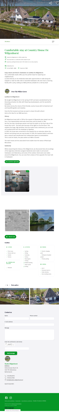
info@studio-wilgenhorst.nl (15, 380)
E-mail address (9, 321)
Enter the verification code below (13, 341)
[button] (4, 19)
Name (6, 315)
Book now (11, 237)
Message (7, 328)
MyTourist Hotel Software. (16, 403)
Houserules (18, 401)
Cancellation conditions (26, 401)
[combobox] (13, 410)
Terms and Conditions (10, 401)
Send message (11, 353)
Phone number (33, 315)
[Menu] (53, 41)
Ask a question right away (12, 161)
